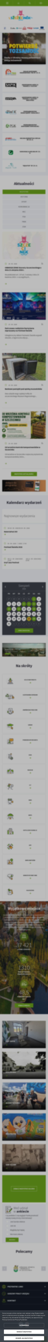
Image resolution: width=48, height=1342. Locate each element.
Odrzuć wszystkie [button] (24, 1332)
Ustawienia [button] (24, 1325)
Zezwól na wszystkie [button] (24, 1338)
